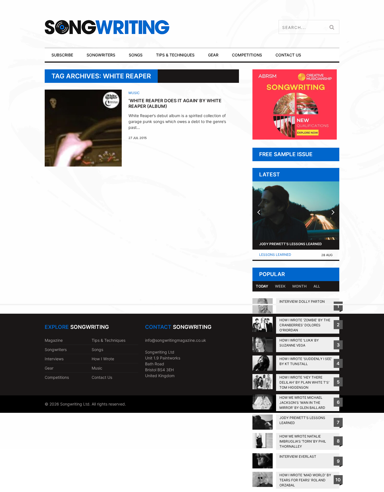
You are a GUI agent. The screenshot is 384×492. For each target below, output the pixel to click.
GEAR (213, 55)
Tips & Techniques (108, 340)
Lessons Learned (275, 254)
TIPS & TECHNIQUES (175, 55)
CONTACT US (288, 55)
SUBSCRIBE (62, 55)
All (316, 286)
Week (280, 286)
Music (134, 93)
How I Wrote (103, 358)
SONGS (136, 55)
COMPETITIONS (247, 55)
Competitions (57, 377)
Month (299, 286)
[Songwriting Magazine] (140, 27)
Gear (49, 368)
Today (262, 286)
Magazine (54, 340)
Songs (97, 349)
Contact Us (102, 377)
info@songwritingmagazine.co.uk (175, 340)
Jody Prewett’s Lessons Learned (290, 244)
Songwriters (56, 349)
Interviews (54, 358)
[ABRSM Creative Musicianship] (294, 138)
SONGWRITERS (101, 55)
